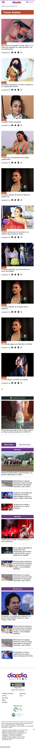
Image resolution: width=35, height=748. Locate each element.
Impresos (22, 693)
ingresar (31, 2)
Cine (21, 696)
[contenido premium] (17, 684)
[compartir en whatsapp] (21, 52)
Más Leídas (8, 445)
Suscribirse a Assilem (2, 389)
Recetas (4, 702)
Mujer (4, 700)
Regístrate (17, 688)
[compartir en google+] (18, 52)
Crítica (4, 696)
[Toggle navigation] (3, 2)
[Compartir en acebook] (12, 52)
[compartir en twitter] (15, 52)
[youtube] (23, 679)
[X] (20, 679)
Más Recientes (25, 445)
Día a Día (5, 698)
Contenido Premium (18, 398)
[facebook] (17, 679)
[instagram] (25, 679)
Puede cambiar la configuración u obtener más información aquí (13, 738)
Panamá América (7, 693)
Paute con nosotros (17, 690)
